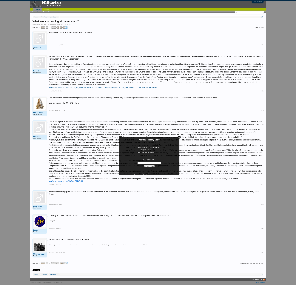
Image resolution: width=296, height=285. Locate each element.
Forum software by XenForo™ (47, 282)
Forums (37, 9)
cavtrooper (37, 47)
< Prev (43, 27)
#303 (262, 110)
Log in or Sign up (257, 1)
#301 (262, 45)
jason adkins (37, 206)
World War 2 (44, 24)
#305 (262, 204)
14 (61, 27)
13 (58, 27)
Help (253, 279)
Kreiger (36, 230)
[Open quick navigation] (262, 17)
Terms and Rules (260, 282)
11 (52, 27)
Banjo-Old (36, 71)
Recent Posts (47, 11)
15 (63, 27)
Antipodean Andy (58, 24)
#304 (262, 184)
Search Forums (36, 11)
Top (261, 279)
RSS (264, 279)
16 (66, 27)
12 (55, 27)
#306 (262, 228)
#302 (262, 91)
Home (257, 279)
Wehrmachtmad (39, 254)
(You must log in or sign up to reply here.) (252, 263)
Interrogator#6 (38, 112)
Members (46, 9)
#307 (262, 252)
